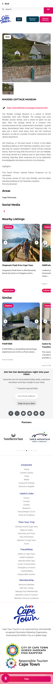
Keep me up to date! (26, 403)
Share (7, 37)
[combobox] (22, 9)
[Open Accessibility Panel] (5, 678)
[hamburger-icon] (19, 19)
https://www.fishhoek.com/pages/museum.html (27, 108)
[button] (16, 450)
